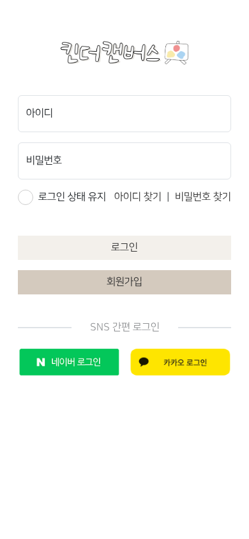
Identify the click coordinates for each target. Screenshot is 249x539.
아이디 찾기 (138, 197)
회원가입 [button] (124, 282)
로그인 (124, 247)
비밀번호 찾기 (203, 197)
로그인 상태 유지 (72, 197)
